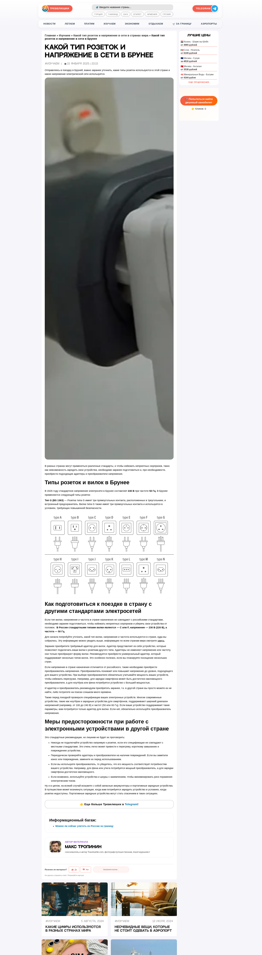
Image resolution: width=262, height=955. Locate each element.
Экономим (132, 23)
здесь (160, 640)
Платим (89, 23)
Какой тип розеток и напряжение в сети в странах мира (110, 35)
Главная (50, 35)
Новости (49, 23)
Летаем (70, 23)
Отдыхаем (156, 23)
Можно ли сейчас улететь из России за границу (84, 826)
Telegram (131, 804)
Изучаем (110, 23)
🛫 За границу (182, 23)
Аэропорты (209, 23)
